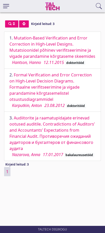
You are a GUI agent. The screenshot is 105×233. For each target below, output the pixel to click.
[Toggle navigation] (6, 6)
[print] (24, 24)
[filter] (11, 24)
